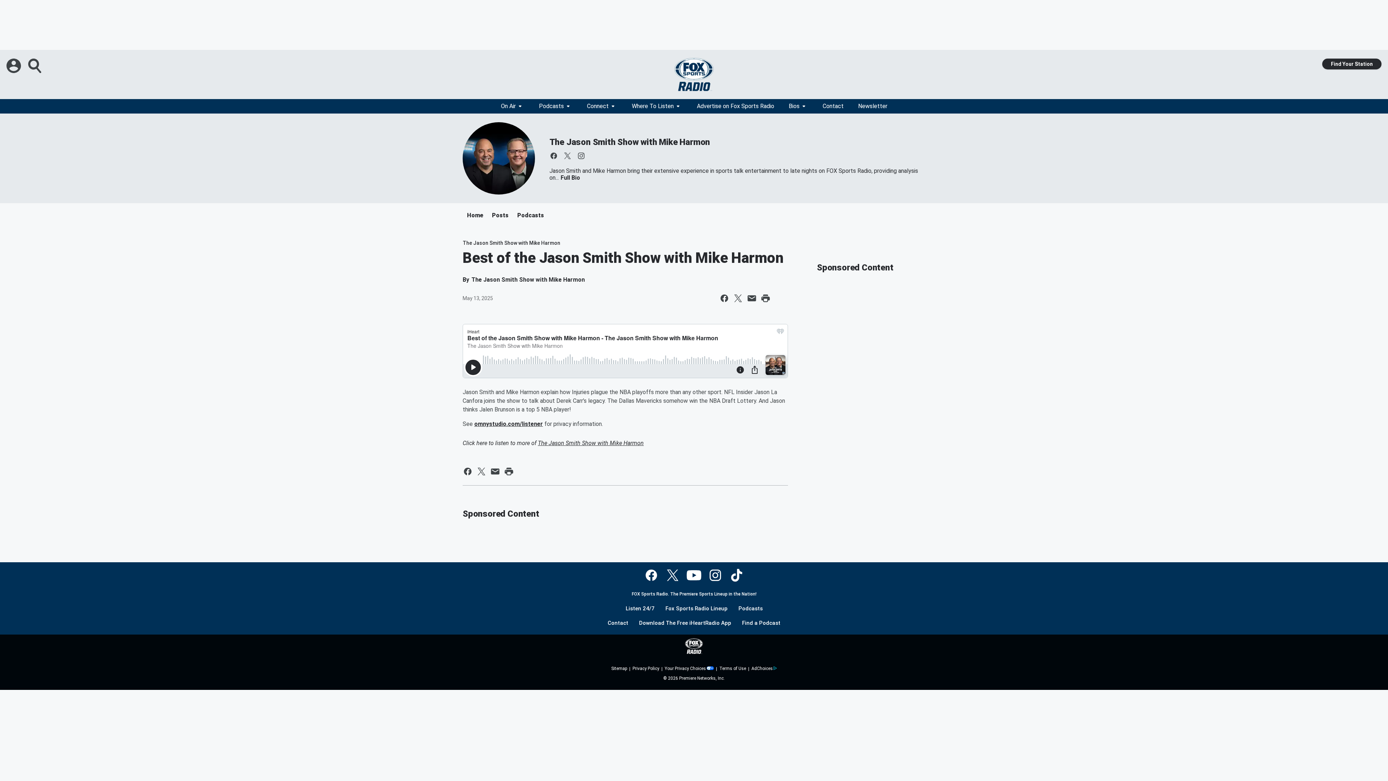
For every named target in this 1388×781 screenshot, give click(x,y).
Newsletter (872, 106)
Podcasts (551, 106)
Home (475, 215)
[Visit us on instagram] (581, 155)
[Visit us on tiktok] (736, 575)
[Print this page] (766, 298)
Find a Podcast (761, 623)
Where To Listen (653, 106)
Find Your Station (1352, 64)
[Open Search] (35, 66)
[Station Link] (694, 74)
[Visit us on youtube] (694, 575)
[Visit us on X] (567, 155)
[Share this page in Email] (752, 298)
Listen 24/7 (640, 609)
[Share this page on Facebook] (724, 298)
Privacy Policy (646, 668)
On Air (508, 106)
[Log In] (14, 66)
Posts (500, 215)
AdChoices (762, 668)
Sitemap (619, 668)
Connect (598, 106)
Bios (794, 106)
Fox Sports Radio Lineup (696, 609)
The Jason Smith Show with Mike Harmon (629, 142)
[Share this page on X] (738, 298)
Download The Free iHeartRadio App (685, 623)
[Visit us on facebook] (553, 155)
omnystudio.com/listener (508, 424)
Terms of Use (732, 668)
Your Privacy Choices (685, 668)
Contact (833, 106)
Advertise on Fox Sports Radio (735, 106)
